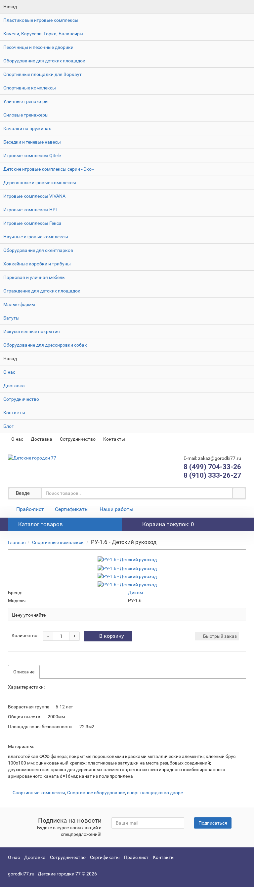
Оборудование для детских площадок (44, 60)
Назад (10, 6)
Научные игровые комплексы (35, 236)
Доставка (14, 385)
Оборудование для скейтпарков (38, 250)
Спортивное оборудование (96, 792)
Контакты (14, 412)
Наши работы (116, 509)
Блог (8, 426)
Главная (17, 542)
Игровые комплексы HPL (30, 209)
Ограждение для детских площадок (41, 290)
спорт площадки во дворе (155, 792)
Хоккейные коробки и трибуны (37, 263)
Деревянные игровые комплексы (39, 182)
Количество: (25, 635)
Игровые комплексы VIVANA (34, 196)
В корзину (111, 636)
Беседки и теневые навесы (32, 142)
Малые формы (19, 304)
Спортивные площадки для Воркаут (42, 74)
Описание (23, 671)
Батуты (11, 318)
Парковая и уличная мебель (34, 277)
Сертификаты (72, 509)
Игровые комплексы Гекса (32, 223)
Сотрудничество (21, 399)
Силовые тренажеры (26, 115)
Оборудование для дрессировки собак (45, 345)
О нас (9, 372)
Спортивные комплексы (29, 87)
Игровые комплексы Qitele (32, 155)
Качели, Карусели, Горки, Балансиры (43, 33)
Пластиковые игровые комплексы (40, 20)
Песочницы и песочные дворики (38, 47)
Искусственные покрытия (31, 331)
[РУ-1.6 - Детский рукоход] (127, 559)
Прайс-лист (30, 509)
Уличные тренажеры (26, 101)
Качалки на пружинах (27, 128)
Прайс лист (136, 857)
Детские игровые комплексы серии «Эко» (48, 169)
